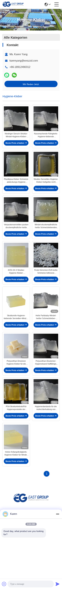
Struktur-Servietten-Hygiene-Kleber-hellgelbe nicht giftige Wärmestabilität (46, 180)
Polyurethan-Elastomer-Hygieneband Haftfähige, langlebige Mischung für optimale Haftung (46, 362)
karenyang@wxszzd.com (24, 60)
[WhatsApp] (7, 75)
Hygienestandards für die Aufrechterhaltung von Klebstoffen (46, 408)
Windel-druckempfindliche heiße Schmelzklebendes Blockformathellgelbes (46, 226)
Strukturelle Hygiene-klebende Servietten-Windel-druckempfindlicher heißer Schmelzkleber (16, 317)
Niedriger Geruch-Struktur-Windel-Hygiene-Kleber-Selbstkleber (16, 135)
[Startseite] (31, 501)
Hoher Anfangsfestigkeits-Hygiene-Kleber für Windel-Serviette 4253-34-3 (16, 453)
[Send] (57, 583)
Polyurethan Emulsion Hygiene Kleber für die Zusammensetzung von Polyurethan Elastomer (16, 362)
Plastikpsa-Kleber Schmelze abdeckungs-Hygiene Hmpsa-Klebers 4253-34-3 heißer (16, 180)
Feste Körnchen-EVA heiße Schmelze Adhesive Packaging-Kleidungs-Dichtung (46, 271)
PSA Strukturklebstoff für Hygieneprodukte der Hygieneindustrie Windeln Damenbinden (16, 408)
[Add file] (4, 583)
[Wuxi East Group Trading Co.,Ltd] (13, 4)
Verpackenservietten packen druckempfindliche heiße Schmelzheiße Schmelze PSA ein (16, 226)
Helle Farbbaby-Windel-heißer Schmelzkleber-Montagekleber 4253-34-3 (46, 317)
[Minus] (57, 514)
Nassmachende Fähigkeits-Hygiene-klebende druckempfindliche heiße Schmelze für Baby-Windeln (46, 135)
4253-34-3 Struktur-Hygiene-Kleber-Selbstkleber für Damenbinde (16, 271)
